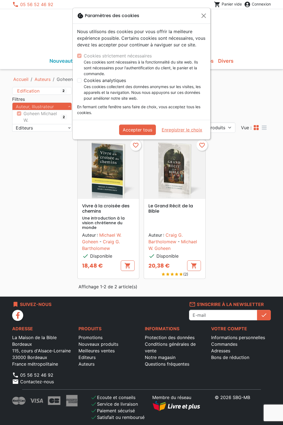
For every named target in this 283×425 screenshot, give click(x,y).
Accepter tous (137, 130)
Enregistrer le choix (182, 130)
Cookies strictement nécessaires (118, 56)
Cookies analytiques (105, 80)
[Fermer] (203, 15)
